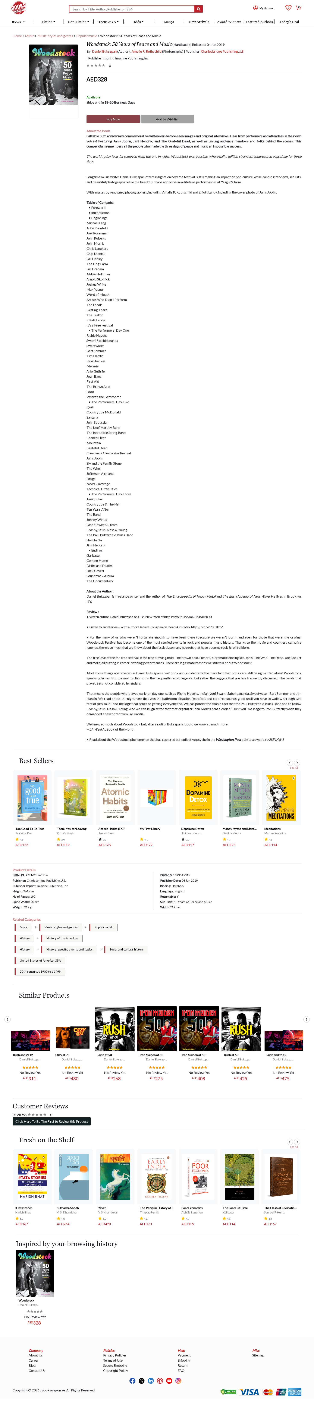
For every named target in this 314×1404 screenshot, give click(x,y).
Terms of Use (113, 1360)
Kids (137, 22)
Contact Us (37, 1370)
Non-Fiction (77, 22)
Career (34, 1360)
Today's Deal (289, 22)
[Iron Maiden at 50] (157, 1028)
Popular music (86, 36)
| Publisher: (214, 51)
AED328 (97, 79)
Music (29, 36)
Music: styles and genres (55, 36)
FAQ (181, 1370)
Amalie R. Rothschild (146, 51)
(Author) (123, 51)
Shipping (184, 1360)
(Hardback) (181, 44)
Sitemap (258, 1355)
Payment (184, 1355)
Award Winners (229, 22)
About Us (36, 1355)
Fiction (47, 22)
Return (183, 1365)
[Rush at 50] (115, 1029)
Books (17, 22)
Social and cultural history (127, 949)
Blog (32, 1365)
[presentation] (290, 763)
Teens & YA (107, 22)
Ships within (111, 102)
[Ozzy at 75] (72, 1037)
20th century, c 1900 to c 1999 (40, 971)
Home (17, 36)
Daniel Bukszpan (104, 51)
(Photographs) (172, 51)
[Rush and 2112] (30, 1040)
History (25, 938)
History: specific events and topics (70, 949)
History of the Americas (62, 938)
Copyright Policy (115, 1370)
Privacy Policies (114, 1355)
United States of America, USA (40, 960)
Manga (169, 22)
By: (102, 51)
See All (294, 767)
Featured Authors (259, 22)
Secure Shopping (115, 1365)
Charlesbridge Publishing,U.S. (222, 51)
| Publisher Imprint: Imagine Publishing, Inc (118, 58)
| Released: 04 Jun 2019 (207, 44)
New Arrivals (199, 22)
